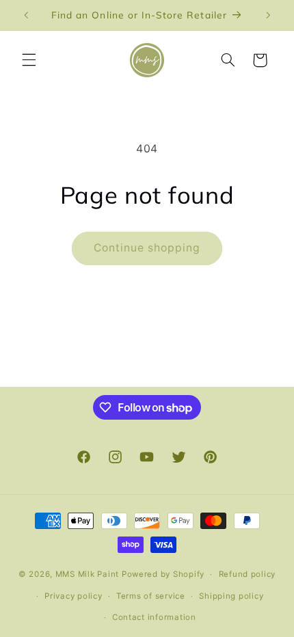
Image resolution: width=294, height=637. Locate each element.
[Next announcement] (268, 15)
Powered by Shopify (163, 574)
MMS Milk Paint (87, 574)
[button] (28, 60)
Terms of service (150, 596)
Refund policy (247, 574)
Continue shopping (147, 247)
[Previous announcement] (26, 15)
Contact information (154, 617)
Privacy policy (73, 596)
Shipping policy (231, 596)
